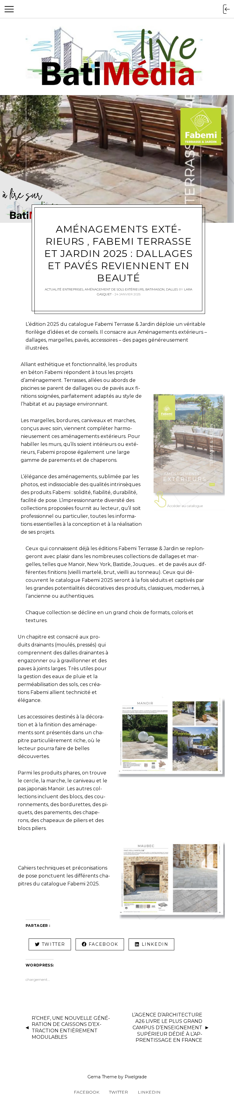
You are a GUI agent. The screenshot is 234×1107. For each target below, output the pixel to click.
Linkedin (149, 1092)
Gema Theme (102, 1077)
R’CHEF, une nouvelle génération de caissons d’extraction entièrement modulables (71, 1027)
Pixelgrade (136, 1077)
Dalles (172, 289)
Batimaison (155, 289)
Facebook (86, 1092)
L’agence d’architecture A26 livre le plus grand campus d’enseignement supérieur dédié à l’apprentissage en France (167, 1027)
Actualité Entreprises (64, 289)
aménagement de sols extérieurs (114, 289)
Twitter (118, 1092)
